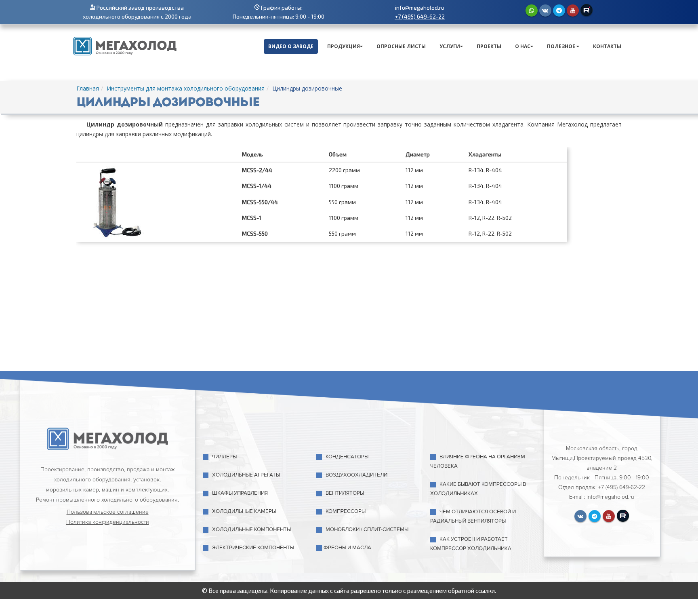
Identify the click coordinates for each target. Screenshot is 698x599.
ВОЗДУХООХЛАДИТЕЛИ (356, 475)
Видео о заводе (290, 46)
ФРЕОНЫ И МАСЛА (347, 547)
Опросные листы (401, 46)
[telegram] (559, 10)
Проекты (489, 46)
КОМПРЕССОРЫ (346, 511)
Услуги (449, 46)
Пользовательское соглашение (108, 511)
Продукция (343, 46)
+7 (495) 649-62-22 (420, 16)
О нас (522, 46)
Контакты (607, 46)
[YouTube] (573, 10)
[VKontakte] (545, 10)
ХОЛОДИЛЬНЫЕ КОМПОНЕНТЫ (251, 529)
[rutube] (586, 10)
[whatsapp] (532, 10)
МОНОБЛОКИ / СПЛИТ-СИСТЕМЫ (367, 529)
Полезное (561, 46)
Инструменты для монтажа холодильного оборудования (186, 88)
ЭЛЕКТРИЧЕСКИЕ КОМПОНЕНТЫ (253, 547)
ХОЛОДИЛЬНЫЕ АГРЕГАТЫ (246, 475)
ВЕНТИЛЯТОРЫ (345, 493)
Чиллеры (224, 456)
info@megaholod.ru (419, 7)
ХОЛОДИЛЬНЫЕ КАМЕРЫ (244, 511)
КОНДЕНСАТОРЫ (347, 456)
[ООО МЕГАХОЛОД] (124, 45)
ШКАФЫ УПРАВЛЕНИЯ (240, 493)
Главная (87, 88)
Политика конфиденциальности (107, 522)
